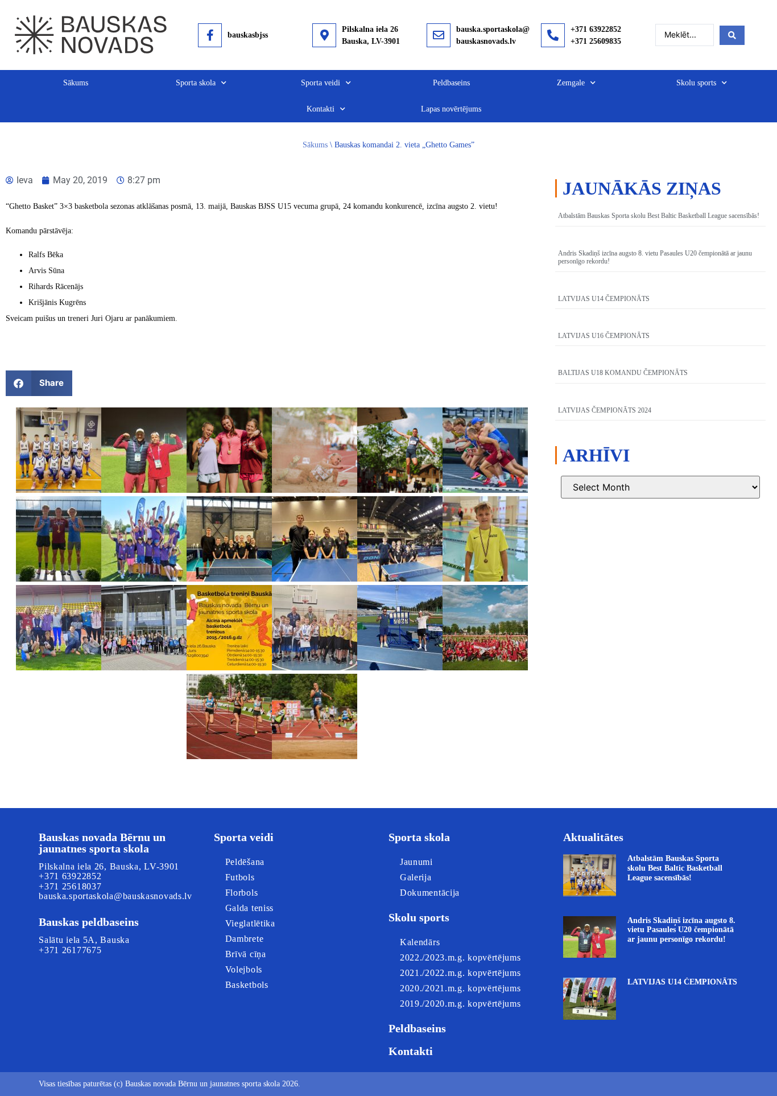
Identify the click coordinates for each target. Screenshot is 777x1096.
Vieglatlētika (250, 923)
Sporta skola (196, 83)
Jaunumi (416, 862)
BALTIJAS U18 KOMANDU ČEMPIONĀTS (623, 373)
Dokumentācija (430, 892)
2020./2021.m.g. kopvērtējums (460, 988)
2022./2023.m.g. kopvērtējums (460, 957)
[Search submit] (732, 35)
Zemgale (571, 83)
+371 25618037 (70, 886)
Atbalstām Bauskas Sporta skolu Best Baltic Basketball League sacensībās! (658, 216)
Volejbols (243, 969)
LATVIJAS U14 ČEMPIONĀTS (604, 299)
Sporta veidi (320, 83)
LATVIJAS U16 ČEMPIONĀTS (604, 336)
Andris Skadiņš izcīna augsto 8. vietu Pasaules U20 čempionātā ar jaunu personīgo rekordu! (681, 930)
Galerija (416, 877)
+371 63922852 (596, 29)
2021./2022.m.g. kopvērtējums (460, 973)
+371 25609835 (596, 41)
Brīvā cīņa (245, 954)
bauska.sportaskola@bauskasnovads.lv (115, 896)
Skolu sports (696, 83)
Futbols (240, 877)
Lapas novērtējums (451, 109)
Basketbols (246, 985)
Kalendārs (420, 942)
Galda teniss (249, 908)
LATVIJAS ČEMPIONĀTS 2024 (604, 410)
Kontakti (320, 109)
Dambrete (244, 938)
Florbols (241, 892)
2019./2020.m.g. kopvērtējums (460, 1003)
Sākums (75, 83)
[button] (39, 383)
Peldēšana (244, 862)
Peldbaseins (451, 83)
